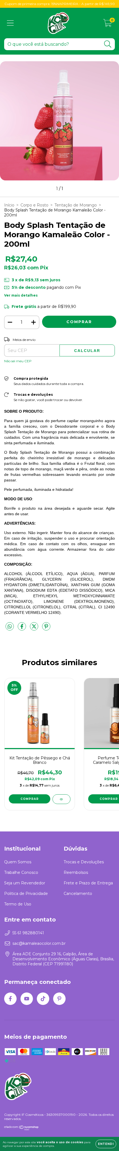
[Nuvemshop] (21, 1129)
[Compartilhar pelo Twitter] (34, 628)
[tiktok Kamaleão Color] (43, 998)
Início (9, 205)
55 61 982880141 (28, 932)
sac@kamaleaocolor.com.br (39, 943)
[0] (107, 24)
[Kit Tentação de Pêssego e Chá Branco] (61, 799)
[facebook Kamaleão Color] (10, 998)
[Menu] (10, 23)
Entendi (106, 1144)
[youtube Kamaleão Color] (26, 998)
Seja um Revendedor (24, 883)
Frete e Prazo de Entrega (88, 883)
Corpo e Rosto (34, 205)
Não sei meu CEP (18, 361)
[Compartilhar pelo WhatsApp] (10, 626)
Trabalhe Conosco (21, 872)
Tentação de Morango (76, 205)
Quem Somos (17, 861)
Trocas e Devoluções (84, 861)
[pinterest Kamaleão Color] (59, 998)
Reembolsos (76, 872)
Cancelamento (78, 893)
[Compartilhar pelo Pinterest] (46, 628)
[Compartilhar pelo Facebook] (22, 628)
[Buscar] (107, 44)
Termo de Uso (17, 904)
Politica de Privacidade (26, 893)
